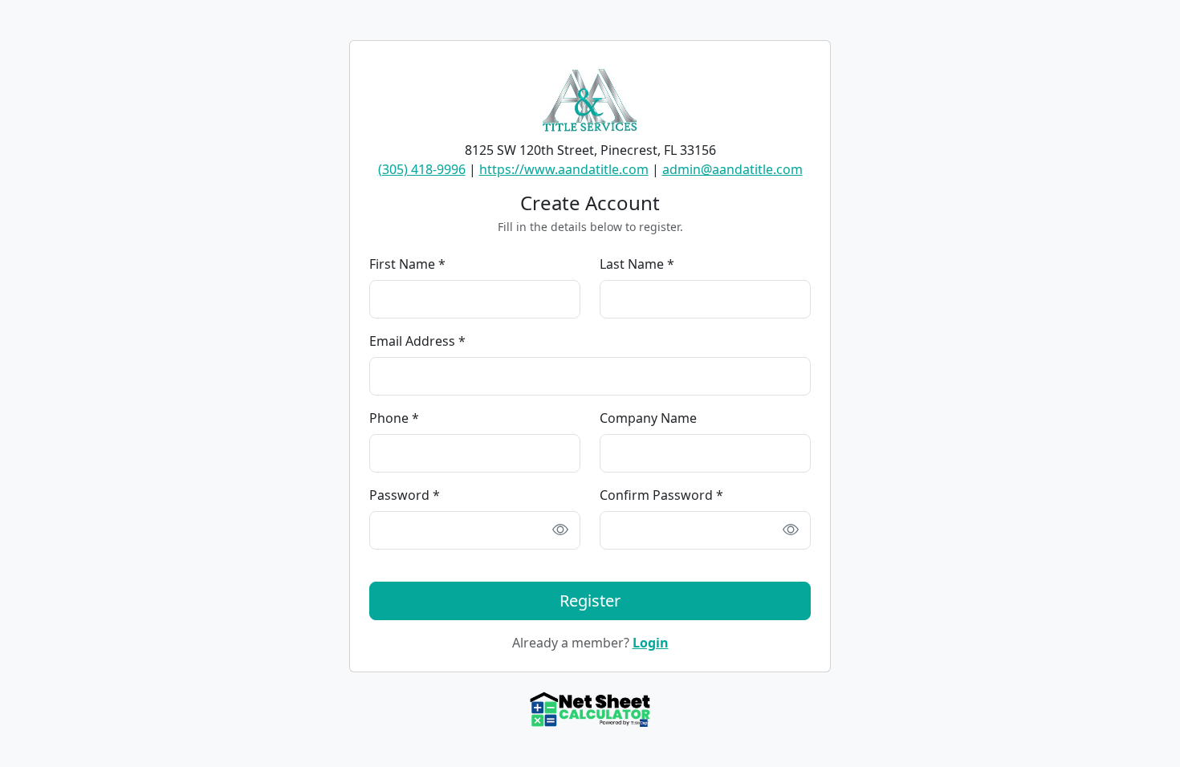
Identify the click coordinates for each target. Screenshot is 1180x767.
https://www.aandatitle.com (564, 169)
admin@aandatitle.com (732, 169)
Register (590, 600)
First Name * (407, 264)
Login (651, 642)
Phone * (394, 418)
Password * (404, 495)
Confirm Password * (661, 495)
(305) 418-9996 (422, 169)
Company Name (648, 418)
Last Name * (637, 264)
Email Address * (417, 341)
